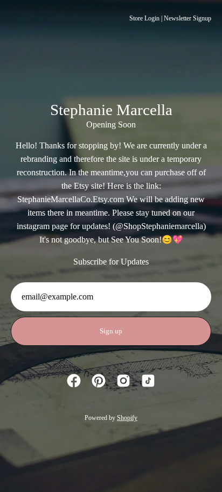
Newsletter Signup (187, 18)
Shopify (127, 418)
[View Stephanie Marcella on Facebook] (74, 381)
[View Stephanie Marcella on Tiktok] (148, 381)
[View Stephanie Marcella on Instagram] (123, 381)
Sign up (111, 331)
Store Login (144, 18)
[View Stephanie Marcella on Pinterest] (99, 381)
